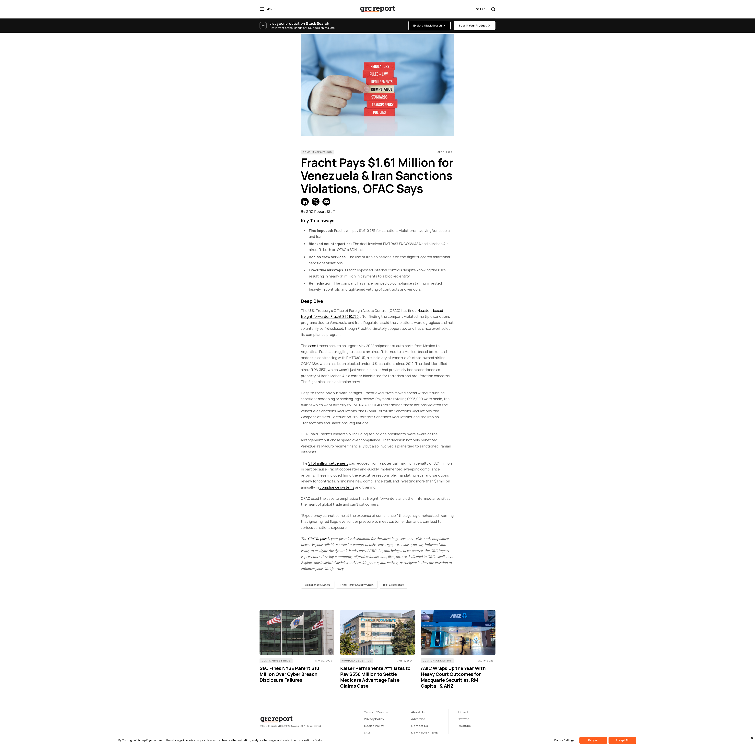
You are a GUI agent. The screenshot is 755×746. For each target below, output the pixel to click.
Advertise (418, 719)
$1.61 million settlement (328, 463)
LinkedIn (464, 712)
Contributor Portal (424, 733)
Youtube (464, 726)
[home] (377, 9)
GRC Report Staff (320, 211)
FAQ (367, 733)
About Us (417, 712)
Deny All (593, 740)
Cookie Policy (374, 726)
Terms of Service (376, 712)
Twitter (463, 719)
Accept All (622, 740)
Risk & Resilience (393, 584)
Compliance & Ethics (317, 152)
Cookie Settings (564, 740)
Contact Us (419, 726)
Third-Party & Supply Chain (357, 584)
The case (308, 345)
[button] (267, 9)
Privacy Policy (374, 719)
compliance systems (336, 487)
